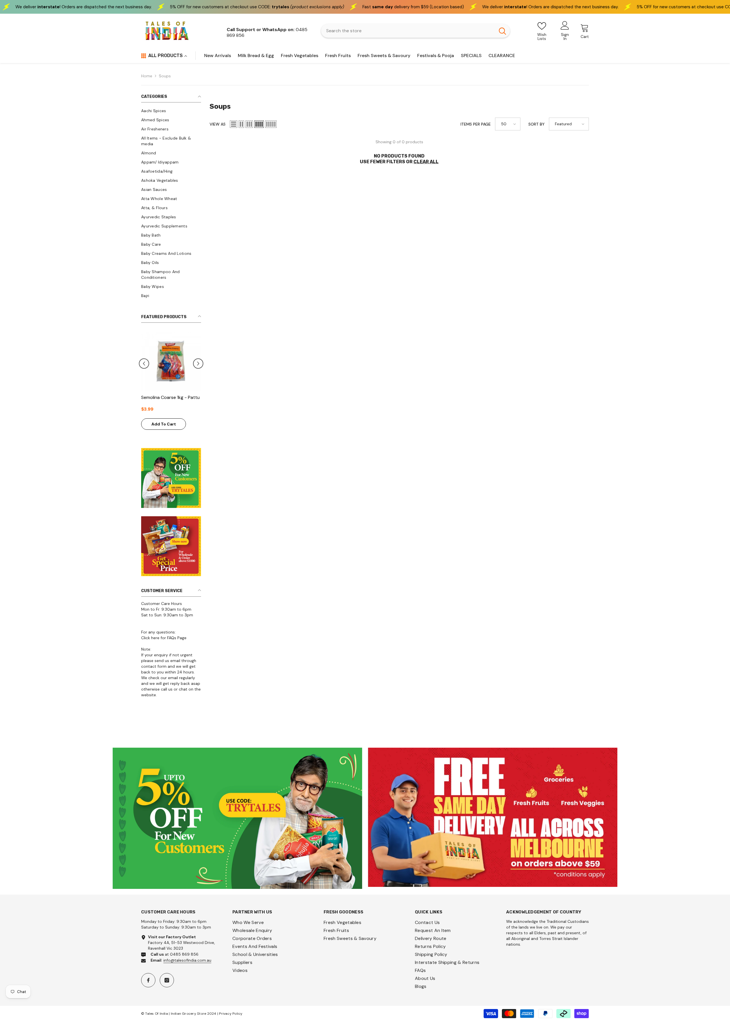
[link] (237, 820)
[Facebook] (148, 983)
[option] (147, 387)
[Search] (415, 31)
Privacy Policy (230, 1016)
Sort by (536, 124)
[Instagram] (167, 983)
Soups (165, 75)
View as (218, 124)
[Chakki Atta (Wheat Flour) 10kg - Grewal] (147, 361)
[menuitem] (171, 110)
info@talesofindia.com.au (187, 962)
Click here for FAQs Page (163, 640)
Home (146, 75)
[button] (198, 365)
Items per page (476, 124)
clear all (426, 161)
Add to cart (139, 430)
